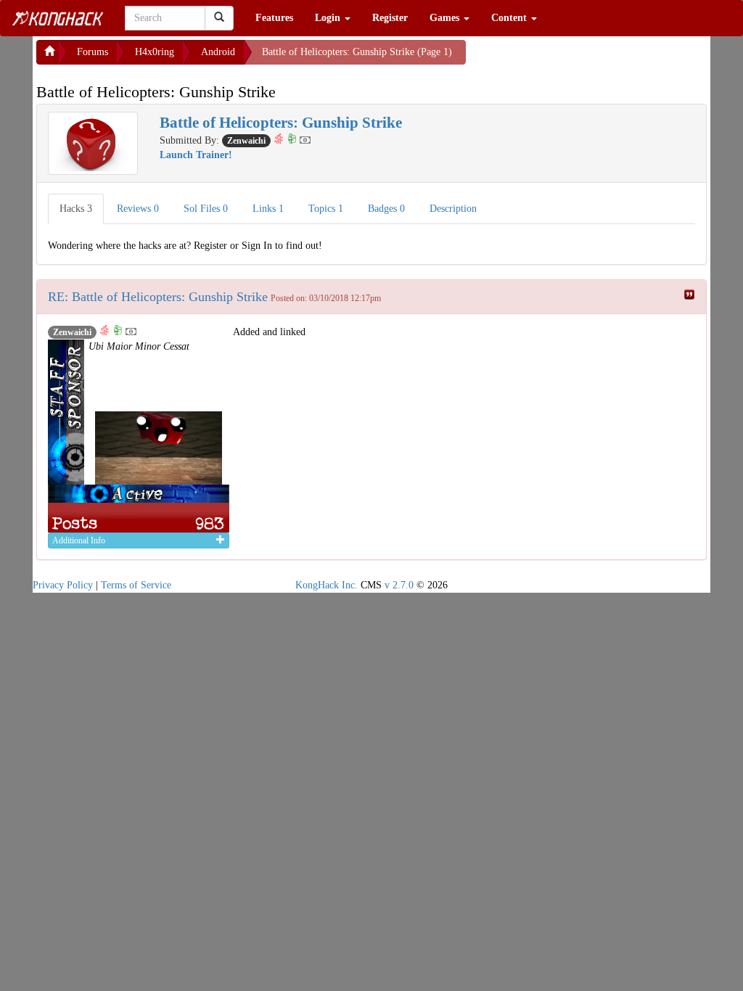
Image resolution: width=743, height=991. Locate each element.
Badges (386, 208)
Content (510, 17)
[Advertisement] (582, 58)
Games (446, 17)
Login (329, 17)
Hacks (75, 208)
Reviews (138, 208)
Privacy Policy (63, 585)
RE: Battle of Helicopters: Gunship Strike (158, 296)
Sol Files (206, 208)
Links (268, 208)
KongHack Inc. (326, 585)
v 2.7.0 (399, 585)
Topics (325, 208)
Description (453, 208)
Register (390, 17)
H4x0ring (154, 51)
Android (218, 51)
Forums (92, 51)
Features (274, 17)
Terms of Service (136, 585)
